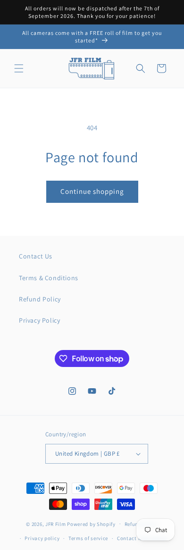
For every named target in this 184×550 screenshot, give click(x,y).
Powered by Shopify (91, 523)
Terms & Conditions (48, 278)
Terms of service (88, 538)
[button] (18, 68)
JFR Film (55, 523)
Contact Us (35, 256)
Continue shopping (92, 191)
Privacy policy (42, 538)
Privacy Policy (39, 320)
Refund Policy (40, 299)
